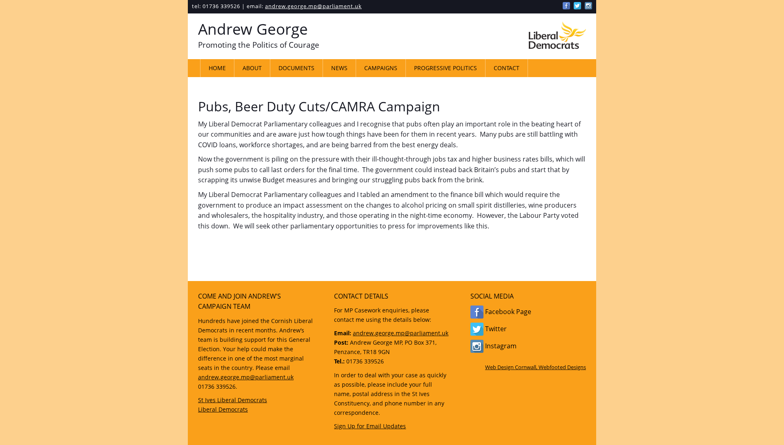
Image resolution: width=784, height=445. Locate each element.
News (339, 68)
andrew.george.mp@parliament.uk (313, 6)
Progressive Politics (445, 68)
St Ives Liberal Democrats (232, 400)
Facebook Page (507, 311)
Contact (506, 68)
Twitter (495, 328)
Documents (296, 68)
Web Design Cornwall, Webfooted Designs (535, 367)
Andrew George (253, 29)
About (252, 68)
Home (217, 68)
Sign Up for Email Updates (370, 426)
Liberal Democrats (223, 409)
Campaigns (380, 68)
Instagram (500, 345)
